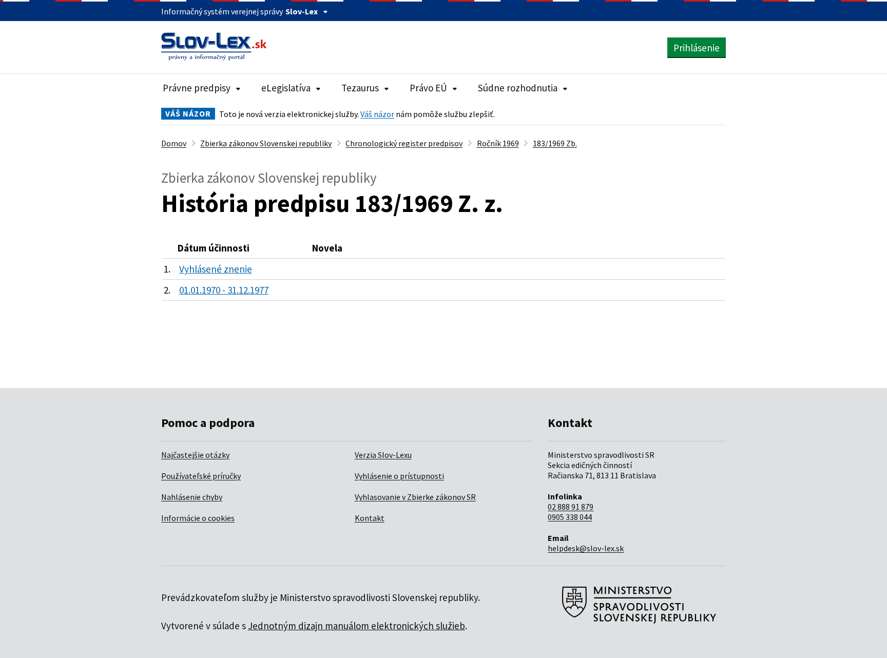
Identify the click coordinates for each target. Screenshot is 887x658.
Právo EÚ (428, 88)
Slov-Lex (301, 11)
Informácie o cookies (198, 518)
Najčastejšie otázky (195, 455)
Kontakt (369, 518)
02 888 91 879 (570, 506)
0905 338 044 (570, 517)
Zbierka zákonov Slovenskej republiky (266, 143)
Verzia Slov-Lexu (383, 455)
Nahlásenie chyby (191, 497)
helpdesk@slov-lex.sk (586, 548)
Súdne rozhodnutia (517, 88)
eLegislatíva (286, 88)
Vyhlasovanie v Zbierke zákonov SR (415, 497)
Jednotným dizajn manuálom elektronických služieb (356, 626)
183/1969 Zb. (555, 143)
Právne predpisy (196, 88)
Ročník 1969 (498, 143)
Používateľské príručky (201, 476)
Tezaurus (360, 88)
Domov (173, 143)
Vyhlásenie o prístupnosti (399, 476)
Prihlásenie (696, 48)
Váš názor (377, 114)
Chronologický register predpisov (403, 143)
